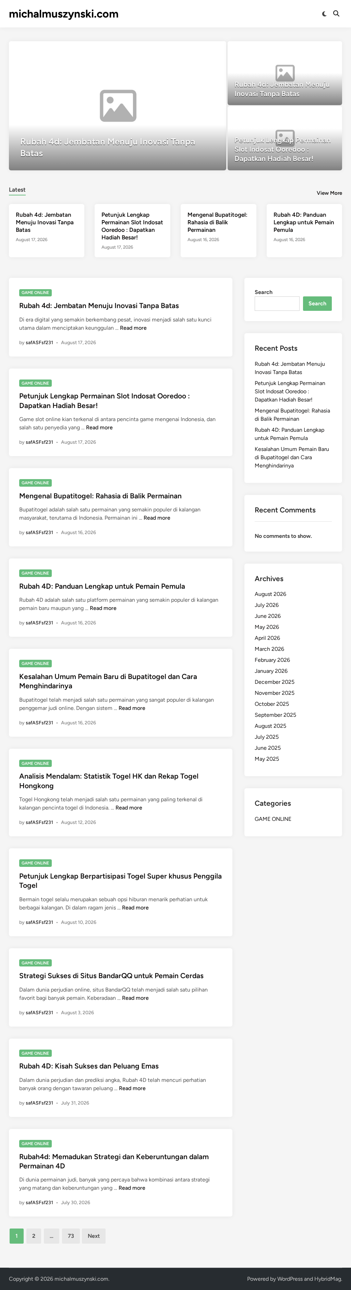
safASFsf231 (39, 343)
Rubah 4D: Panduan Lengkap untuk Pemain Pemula (304, 222)
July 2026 (267, 605)
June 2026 (268, 616)
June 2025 (268, 748)
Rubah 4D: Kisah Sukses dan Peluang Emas (89, 1066)
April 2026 (267, 638)
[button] (194, 50)
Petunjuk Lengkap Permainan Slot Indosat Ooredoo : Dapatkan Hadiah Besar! (290, 391)
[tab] (17, 188)
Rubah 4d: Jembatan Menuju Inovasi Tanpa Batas (45, 222)
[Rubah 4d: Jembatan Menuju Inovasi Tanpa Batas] (118, 105)
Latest (17, 189)
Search (264, 292)
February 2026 (272, 660)
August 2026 (270, 594)
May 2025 (267, 759)
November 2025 (274, 693)
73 (71, 1236)
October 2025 (272, 704)
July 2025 (267, 737)
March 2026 (269, 649)
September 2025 (275, 715)
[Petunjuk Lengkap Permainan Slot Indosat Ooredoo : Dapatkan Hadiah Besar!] (285, 138)
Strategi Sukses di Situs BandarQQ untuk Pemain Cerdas (111, 975)
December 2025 (274, 682)
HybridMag (327, 1279)
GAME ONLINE (35, 292)
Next (94, 1236)
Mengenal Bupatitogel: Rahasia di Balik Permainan (217, 222)
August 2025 (270, 726)
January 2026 (271, 671)
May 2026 (267, 627)
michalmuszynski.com (64, 13)
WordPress (290, 1279)
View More (329, 193)
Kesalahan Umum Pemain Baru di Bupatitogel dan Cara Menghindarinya (292, 457)
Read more (133, 328)
